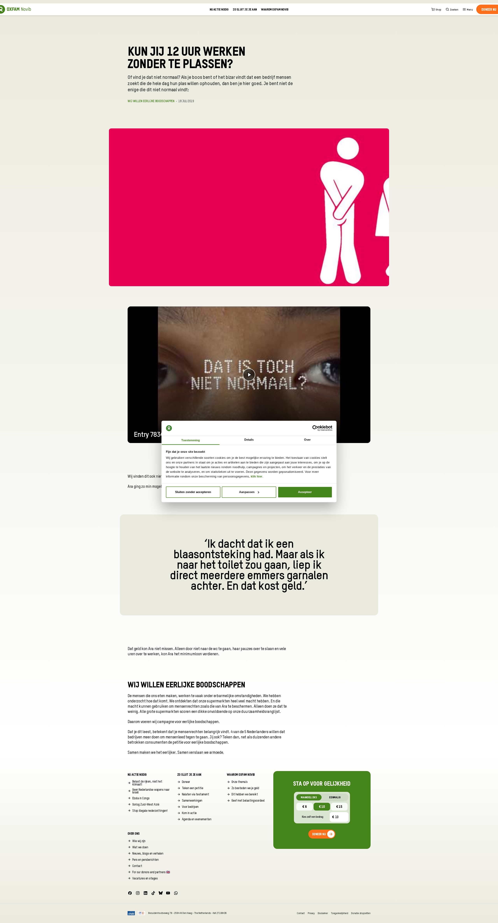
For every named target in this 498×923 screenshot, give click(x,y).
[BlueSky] (161, 893)
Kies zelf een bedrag (312, 817)
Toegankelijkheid (339, 913)
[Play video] (249, 374)
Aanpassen (246, 492)
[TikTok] (153, 893)
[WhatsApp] (176, 893)
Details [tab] (249, 439)
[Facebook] (130, 893)
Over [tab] (307, 439)
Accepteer (305, 492)
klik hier (256, 476)
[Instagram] (137, 893)
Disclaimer (323, 913)
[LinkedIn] (145, 893)
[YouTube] (168, 893)
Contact (301, 913)
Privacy (311, 913)
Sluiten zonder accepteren (193, 492)
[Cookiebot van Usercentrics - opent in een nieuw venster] (315, 428)
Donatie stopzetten (360, 913)
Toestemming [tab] (190, 440)
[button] (149, 782)
